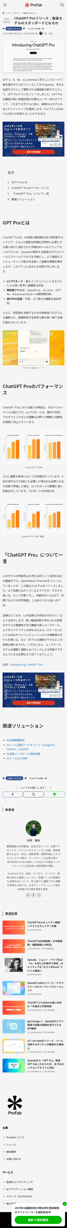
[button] (12, 794)
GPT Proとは (19, 182)
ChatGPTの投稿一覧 (35, 28)
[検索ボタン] (62, 5)
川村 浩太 (33, 840)
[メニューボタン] (5, 5)
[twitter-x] (39, 895)
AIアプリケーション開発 (19, 1189)
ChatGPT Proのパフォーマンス (30, 188)
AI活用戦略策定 (16, 740)
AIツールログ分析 (17, 758)
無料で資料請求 (38, 1220)
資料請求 (11, 1151)
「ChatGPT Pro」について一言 (30, 193)
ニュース (11, 1144)
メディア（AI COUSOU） (20, 1196)
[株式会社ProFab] (33, 5)
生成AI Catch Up (13, 28)
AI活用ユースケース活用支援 (23, 754)
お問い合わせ (13, 1159)
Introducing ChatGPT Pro (26, 664)
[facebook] (33, 895)
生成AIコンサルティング (19, 1182)
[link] (28, 895)
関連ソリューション (23, 199)
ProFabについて (15, 1137)
